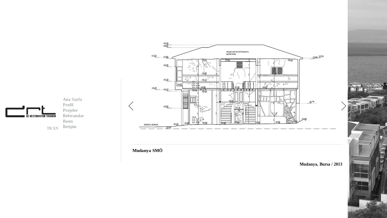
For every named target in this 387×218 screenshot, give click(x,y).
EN (55, 128)
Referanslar (73, 116)
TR (49, 128)
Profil (68, 105)
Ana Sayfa (72, 99)
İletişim (69, 126)
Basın (68, 121)
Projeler (70, 110)
